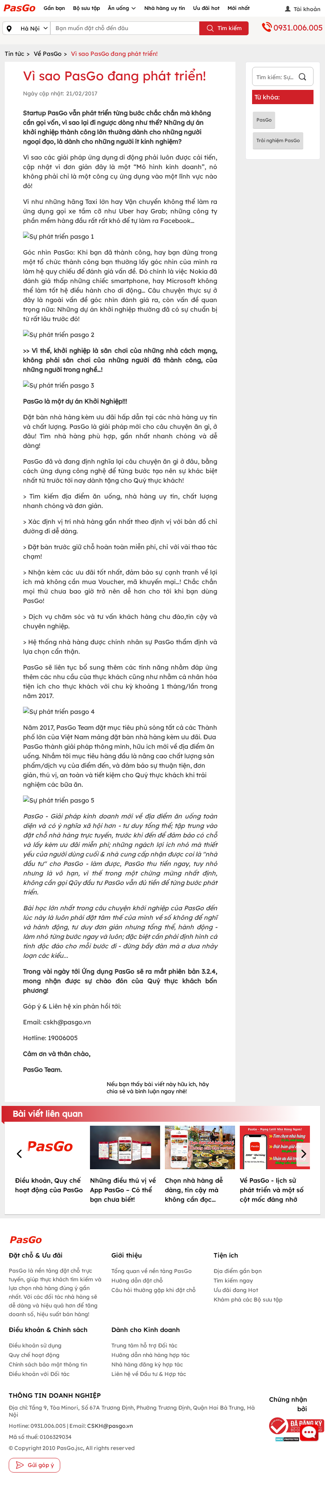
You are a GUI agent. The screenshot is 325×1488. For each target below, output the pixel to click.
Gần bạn (54, 8)
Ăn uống (119, 8)
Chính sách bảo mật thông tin (48, 1364)
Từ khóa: (267, 97)
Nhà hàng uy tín (164, 8)
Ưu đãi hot (206, 8)
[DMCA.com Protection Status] (285, 1439)
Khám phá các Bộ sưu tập (248, 1299)
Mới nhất (239, 8)
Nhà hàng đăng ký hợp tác (147, 1364)
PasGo (263, 120)
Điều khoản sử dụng (35, 1345)
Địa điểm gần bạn (238, 1271)
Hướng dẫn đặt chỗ (137, 1280)
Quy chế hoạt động (34, 1355)
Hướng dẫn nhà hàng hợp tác (150, 1355)
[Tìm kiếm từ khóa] (302, 77)
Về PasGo (47, 53)
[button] (21, 1154)
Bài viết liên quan (48, 1113)
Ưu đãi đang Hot (236, 1290)
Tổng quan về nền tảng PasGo (151, 1271)
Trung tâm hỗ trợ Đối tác (144, 1345)
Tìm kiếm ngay (233, 1280)
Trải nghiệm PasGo (278, 140)
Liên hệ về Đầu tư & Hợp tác (148, 1374)
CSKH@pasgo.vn (109, 1425)
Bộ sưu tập (86, 8)
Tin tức (14, 53)
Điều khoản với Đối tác (39, 1374)
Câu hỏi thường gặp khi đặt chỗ (153, 1290)
